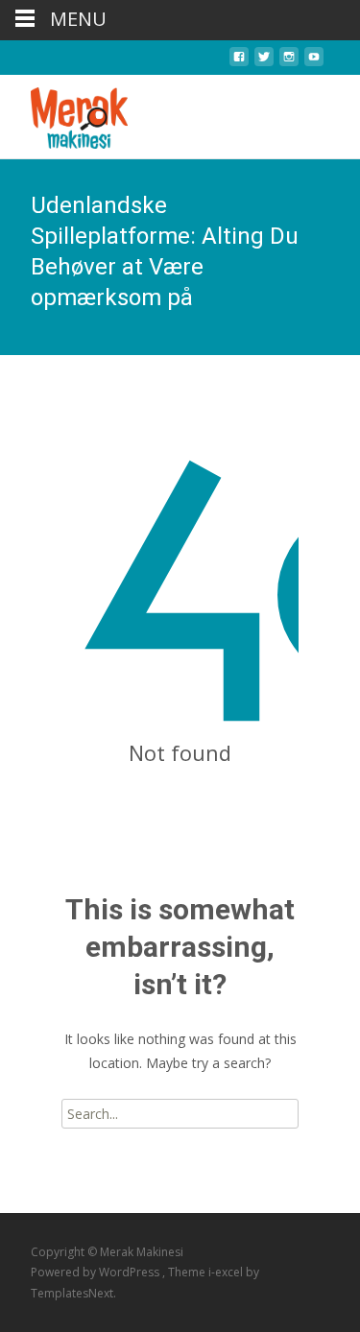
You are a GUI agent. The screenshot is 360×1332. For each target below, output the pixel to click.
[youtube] (314, 62)
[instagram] (289, 62)
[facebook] (239, 62)
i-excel (227, 1272)
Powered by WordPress (96, 1272)
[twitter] (264, 62)
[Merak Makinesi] (64, 113)
